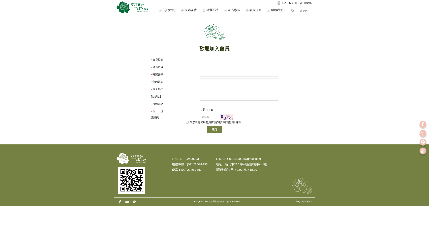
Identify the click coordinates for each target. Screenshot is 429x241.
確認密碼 (157, 74)
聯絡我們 (277, 10)
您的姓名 (157, 81)
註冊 (295, 3)
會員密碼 (157, 67)
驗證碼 (155, 117)
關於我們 (169, 10)
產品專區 (234, 10)
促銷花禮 (191, 10)
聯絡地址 (156, 96)
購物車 (308, 3)
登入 (284, 3)
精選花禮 (212, 10)
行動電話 (157, 103)
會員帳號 (157, 59)
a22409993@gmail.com (245, 158)
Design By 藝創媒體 (304, 201)
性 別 (157, 111)
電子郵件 (157, 89)
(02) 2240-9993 (197, 164)
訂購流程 (256, 10)
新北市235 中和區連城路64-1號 (246, 164)
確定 (214, 129)
